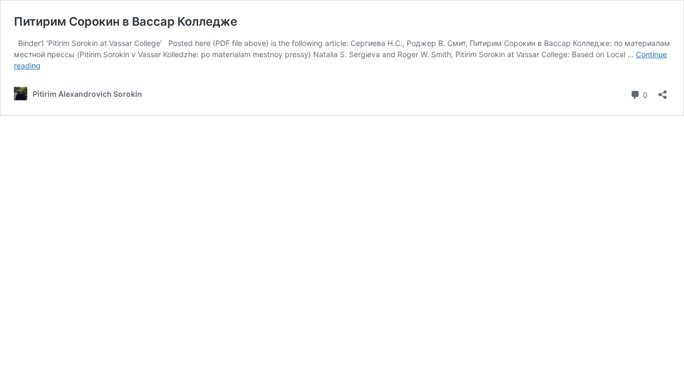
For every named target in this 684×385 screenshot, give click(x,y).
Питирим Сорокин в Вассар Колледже (125, 21)
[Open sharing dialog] (662, 91)
